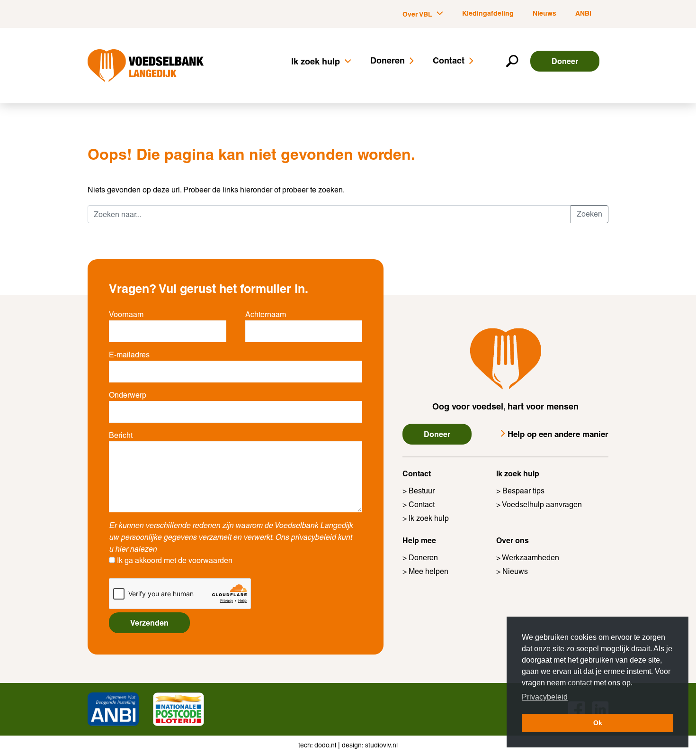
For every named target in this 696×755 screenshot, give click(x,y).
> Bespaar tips (520, 490)
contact (580, 683)
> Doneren (420, 557)
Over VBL (418, 14)
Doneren (387, 60)
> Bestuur (418, 490)
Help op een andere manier (558, 434)
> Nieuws (512, 571)
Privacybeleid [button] (545, 697)
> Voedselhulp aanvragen (539, 504)
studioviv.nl (381, 745)
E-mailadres (129, 354)
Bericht (121, 435)
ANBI (583, 13)
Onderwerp (127, 395)
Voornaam (126, 314)
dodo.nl (325, 745)
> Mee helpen (425, 571)
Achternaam (265, 314)
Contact (448, 60)
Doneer (565, 61)
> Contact (418, 504)
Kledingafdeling (488, 13)
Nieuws (544, 13)
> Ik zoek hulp (425, 518)
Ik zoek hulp (316, 61)
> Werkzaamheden (527, 557)
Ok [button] (597, 723)
